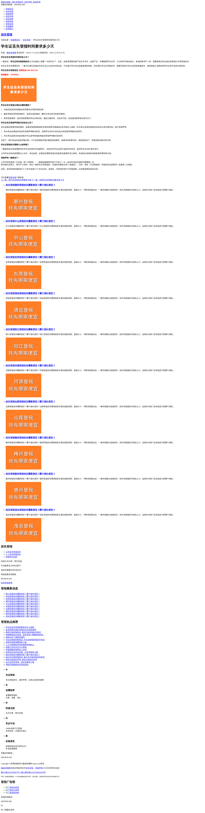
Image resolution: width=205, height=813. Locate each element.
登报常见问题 (11, 557)
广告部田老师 (13, 793)
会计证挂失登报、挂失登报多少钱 (20, 662)
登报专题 (9, 24)
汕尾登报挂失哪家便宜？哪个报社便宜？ (35, 401)
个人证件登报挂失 (13, 554)
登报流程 (9, 21)
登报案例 (9, 26)
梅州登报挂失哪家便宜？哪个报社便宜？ (35, 437)
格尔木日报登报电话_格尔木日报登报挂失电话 (25, 657)
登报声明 (9, 14)
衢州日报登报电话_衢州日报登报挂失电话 (23, 632)
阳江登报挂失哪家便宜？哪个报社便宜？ (35, 329)
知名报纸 (9, 19)
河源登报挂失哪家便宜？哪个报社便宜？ (35, 365)
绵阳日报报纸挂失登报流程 (17, 665)
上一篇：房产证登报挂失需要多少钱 (16, 180)
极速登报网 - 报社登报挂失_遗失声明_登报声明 (20, 2)
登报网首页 (15, 40)
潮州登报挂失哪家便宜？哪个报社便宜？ (35, 185)
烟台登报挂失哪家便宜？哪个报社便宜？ (23, 655)
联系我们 (9, 29)
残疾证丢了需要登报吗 (15, 637)
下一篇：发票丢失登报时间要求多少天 (48, 180)
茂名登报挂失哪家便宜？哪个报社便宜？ (35, 510)
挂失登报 (9, 11)
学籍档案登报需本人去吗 (16, 650)
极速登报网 (11, 53)
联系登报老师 (6, 583)
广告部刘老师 (13, 787)
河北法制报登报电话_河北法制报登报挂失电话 (25, 640)
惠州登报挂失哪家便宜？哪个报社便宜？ (35, 473)
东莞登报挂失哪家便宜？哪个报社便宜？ (35, 257)
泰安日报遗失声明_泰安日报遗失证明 (21, 660)
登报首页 (9, 9)
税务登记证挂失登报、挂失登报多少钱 (22, 652)
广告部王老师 (13, 790)
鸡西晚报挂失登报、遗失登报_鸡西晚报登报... (25, 635)
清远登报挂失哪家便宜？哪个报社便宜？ (35, 293)
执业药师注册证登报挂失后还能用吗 (21, 630)
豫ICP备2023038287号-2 (11, 772)
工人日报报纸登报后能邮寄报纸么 (20, 645)
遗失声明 (9, 16)
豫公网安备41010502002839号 (33, 772)
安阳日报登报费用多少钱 (16, 642)
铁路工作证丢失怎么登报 (16, 647)
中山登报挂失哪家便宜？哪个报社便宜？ (35, 221)
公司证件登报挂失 (13, 552)
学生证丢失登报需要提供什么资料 (20, 627)
